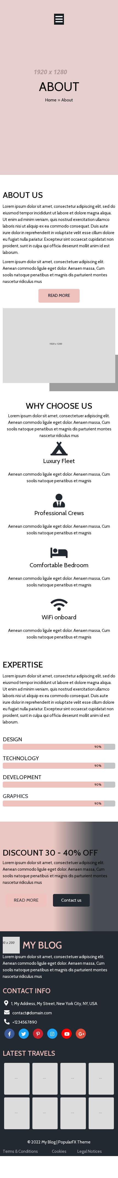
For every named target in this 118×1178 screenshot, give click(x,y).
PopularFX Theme (74, 1142)
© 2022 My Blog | (42, 1142)
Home (51, 100)
